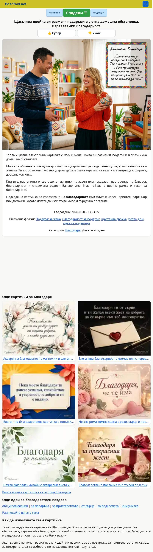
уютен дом (136, 219)
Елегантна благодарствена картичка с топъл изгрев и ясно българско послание (38, 422)
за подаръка (40, 506)
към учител (130, 506)
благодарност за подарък (81, 219)
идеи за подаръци (76, 223)
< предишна (54, 13)
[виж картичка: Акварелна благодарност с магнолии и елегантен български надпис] (38, 328)
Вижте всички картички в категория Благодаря (36, 492)
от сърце (87, 506)
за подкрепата (108, 506)
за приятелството (65, 506)
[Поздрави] (17, 4)
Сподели (74, 12)
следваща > (98, 13)
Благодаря (73, 230)
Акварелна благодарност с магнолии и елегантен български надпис (38, 358)
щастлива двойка (114, 219)
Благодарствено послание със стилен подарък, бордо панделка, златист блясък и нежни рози (114, 485)
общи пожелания (15, 506)
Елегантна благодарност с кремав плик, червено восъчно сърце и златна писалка (114, 358)
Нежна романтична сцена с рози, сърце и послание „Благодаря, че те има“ (114, 422)
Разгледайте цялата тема (20, 513)
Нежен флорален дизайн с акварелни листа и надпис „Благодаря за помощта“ (38, 485)
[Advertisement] (77, 265)
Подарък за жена (48, 219)
